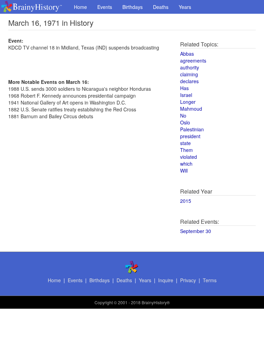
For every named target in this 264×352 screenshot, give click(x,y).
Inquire (165, 280)
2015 (185, 200)
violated (188, 156)
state (185, 143)
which (186, 163)
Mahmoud (191, 108)
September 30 (195, 231)
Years (185, 6)
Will (184, 170)
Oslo (185, 122)
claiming (189, 74)
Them (186, 149)
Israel (186, 94)
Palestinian (192, 129)
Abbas (187, 53)
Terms (210, 280)
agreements (193, 60)
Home (80, 6)
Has (184, 88)
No (183, 115)
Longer (188, 101)
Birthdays (132, 6)
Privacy (188, 280)
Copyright (104, 302)
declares (189, 81)
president (190, 136)
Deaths (160, 6)
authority (189, 67)
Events (104, 6)
